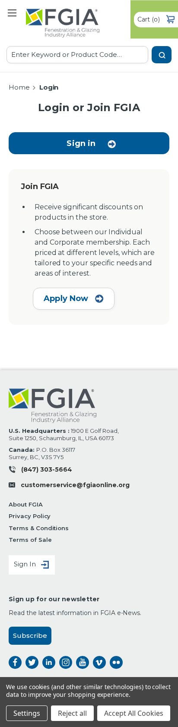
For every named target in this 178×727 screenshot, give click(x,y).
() (148, 19)
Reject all (72, 713)
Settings (26, 713)
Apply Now (67, 298)
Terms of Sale (30, 539)
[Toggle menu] (12, 13)
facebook (15, 662)
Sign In (26, 564)
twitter (31, 662)
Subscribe (30, 635)
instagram (65, 662)
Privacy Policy (30, 516)
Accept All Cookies (133, 713)
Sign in (81, 143)
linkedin (48, 662)
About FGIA (26, 504)
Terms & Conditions (39, 528)
